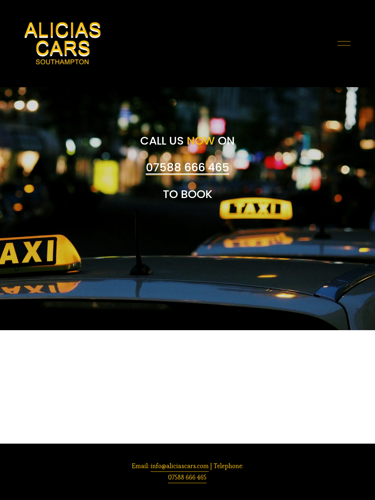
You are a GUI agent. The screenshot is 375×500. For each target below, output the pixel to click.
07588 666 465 (187, 477)
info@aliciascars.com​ (180, 466)
